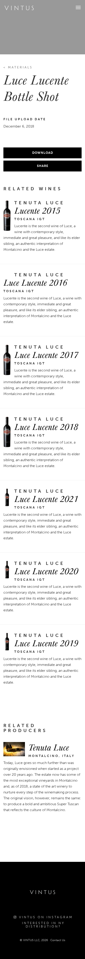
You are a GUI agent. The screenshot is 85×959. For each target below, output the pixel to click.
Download (42, 153)
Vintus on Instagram (45, 917)
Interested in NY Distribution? (43, 924)
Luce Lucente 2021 (46, 499)
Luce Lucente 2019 (46, 643)
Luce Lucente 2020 (46, 571)
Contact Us (57, 940)
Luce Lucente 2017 (46, 354)
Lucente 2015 (37, 210)
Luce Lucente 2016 (35, 282)
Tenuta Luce (48, 747)
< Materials (18, 67)
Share (42, 166)
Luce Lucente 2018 (46, 426)
